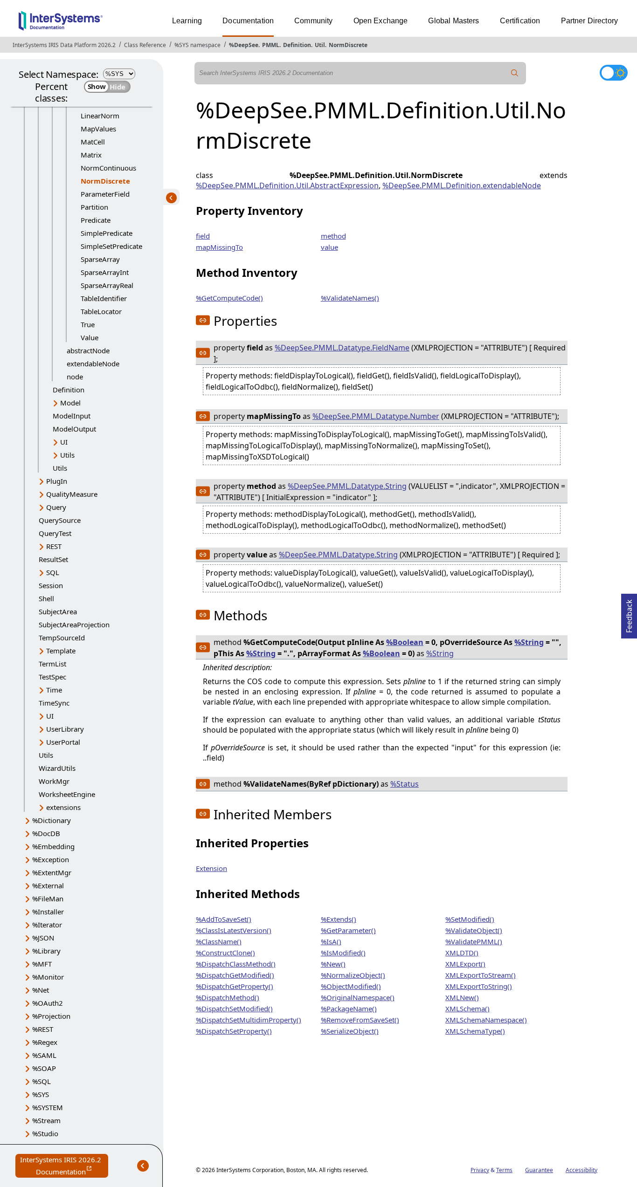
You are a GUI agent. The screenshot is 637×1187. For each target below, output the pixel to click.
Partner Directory (589, 21)
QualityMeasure (71, 494)
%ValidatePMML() (473, 941)
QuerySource (60, 520)
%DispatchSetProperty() (234, 1031)
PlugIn (56, 481)
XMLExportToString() (478, 986)
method (333, 235)
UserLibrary (65, 729)
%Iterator (47, 924)
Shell (46, 598)
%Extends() (338, 919)
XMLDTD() (461, 952)
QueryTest (55, 533)
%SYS (40, 1094)
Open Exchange (380, 21)
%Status (404, 784)
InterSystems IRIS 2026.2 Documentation (64, 1166)
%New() (333, 963)
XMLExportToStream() (480, 975)
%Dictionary (51, 820)
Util (320, 45)
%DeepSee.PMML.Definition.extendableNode (461, 185)
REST (54, 546)
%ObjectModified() (351, 986)
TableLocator (101, 311)
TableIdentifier (104, 298)
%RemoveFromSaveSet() (360, 1019)
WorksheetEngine (67, 794)
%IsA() (331, 941)
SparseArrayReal (107, 285)
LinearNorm (100, 115)
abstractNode (88, 350)
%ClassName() (219, 941)
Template (61, 650)
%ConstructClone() (225, 952)
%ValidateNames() (350, 297)
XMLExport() (465, 963)
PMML (270, 45)
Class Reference (145, 45)
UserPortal (63, 742)
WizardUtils (57, 768)
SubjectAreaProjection (74, 624)
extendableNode (93, 363)
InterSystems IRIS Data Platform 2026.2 (64, 45)
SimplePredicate (106, 233)
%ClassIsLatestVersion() (233, 930)
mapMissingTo (219, 247)
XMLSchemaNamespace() (486, 1019)
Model (70, 402)
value (329, 247)
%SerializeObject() (350, 1031)
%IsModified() (343, 952)
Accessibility (581, 1170)
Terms (504, 1170)
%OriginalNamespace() (358, 997)
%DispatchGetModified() (235, 975)
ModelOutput (74, 428)
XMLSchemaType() (475, 1031)
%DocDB (46, 833)
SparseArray (100, 259)
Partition (94, 207)
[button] (203, 320)
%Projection (51, 1016)
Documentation (248, 21)
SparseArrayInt (105, 272)
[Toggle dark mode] (614, 73)
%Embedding (53, 846)
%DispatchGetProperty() (234, 986)
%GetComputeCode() (229, 297)
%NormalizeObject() (353, 975)
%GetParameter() (348, 930)
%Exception (50, 859)
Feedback (629, 613)
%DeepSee (243, 45)
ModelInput (71, 415)
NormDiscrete (348, 45)
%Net (40, 990)
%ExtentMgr (51, 872)
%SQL (41, 1081)
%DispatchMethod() (227, 997)
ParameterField (105, 194)
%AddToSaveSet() (223, 919)
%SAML (44, 1055)
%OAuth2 (47, 1003)
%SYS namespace (197, 45)
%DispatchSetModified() (234, 1008)
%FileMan (47, 898)
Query (56, 507)
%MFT (42, 963)
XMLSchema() (467, 1008)
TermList (52, 663)
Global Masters (453, 21)
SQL (52, 572)
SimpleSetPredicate (111, 246)
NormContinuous (108, 167)
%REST (42, 1029)
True (88, 324)
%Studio (45, 1133)
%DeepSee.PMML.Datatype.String (347, 486)
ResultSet (53, 559)
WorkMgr (54, 781)
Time (54, 689)
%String (529, 642)
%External (48, 885)
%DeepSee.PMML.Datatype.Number (375, 416)
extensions (63, 807)
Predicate (96, 220)
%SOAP (44, 1068)
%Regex (44, 1042)
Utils (67, 455)
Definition (297, 45)
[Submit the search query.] (515, 73)
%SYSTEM (47, 1107)
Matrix (91, 154)
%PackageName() (349, 1008)
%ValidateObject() (473, 930)
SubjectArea (58, 611)
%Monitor (48, 976)
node (75, 376)
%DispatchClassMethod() (236, 963)
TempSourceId (62, 637)
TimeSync (54, 702)
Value (89, 337)
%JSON (43, 937)
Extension (211, 868)
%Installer (48, 911)
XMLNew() (462, 997)
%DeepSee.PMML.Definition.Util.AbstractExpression (287, 185)
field (203, 235)
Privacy (480, 1170)
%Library (46, 950)
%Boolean (404, 642)
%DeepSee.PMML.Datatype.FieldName (342, 348)
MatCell (93, 141)
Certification (520, 21)
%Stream (46, 1120)
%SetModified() (469, 919)
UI (64, 441)
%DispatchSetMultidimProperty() (248, 1019)
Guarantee (539, 1170)
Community (313, 21)
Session (51, 585)
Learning (187, 21)
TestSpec (52, 676)
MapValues (98, 128)
